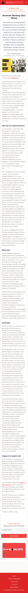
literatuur (22, 11)
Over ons (14, 584)
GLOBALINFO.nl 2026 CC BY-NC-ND (14, 590)
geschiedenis (7, 11)
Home (14, 576)
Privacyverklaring (14, 579)
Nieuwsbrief (14, 587)
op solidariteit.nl (13, 78)
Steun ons (14, 581)
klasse (14, 11)
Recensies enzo (14, 8)
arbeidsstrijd (18, 10)
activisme (8, 10)
